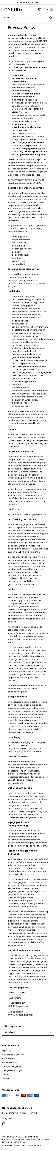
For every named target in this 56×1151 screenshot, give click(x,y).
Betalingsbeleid (9, 1062)
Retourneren (8, 1058)
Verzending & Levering (13, 1054)
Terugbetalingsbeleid (12, 1066)
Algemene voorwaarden (13, 1145)
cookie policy (20, 691)
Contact (6, 1051)
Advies (5, 1074)
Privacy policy (34, 1145)
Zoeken (6, 1078)
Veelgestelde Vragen (12, 1070)
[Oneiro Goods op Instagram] (3, 1123)
